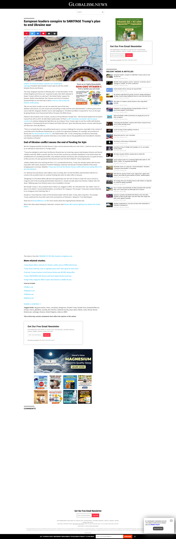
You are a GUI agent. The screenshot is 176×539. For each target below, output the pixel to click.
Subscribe (127, 536)
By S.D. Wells (123, 191)
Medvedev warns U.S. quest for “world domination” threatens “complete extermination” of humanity (131, 167)
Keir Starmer (52, 310)
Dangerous (62, 307)
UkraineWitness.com (40, 201)
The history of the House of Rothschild (125, 141)
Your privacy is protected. (33, 340)
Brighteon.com (29, 298)
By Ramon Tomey (124, 78)
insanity (44, 310)
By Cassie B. (122, 184)
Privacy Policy (88, 532)
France (31, 310)
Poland (80, 310)
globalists (38, 310)
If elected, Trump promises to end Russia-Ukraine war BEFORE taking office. (49, 272)
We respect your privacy (78, 523)
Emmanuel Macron (93, 307)
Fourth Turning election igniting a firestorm (126, 129)
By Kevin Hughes (123, 105)
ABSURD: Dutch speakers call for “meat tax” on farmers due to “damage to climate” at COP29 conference (132, 82)
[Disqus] (63, 434)
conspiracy (54, 307)
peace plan (73, 310)
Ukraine (42, 312)
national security (63, 310)
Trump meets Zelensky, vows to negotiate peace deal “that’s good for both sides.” (51, 269)
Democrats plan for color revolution (124, 135)
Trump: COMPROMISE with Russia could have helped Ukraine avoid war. (48, 276)
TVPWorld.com (29, 294)
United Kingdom (51, 312)
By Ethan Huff (123, 126)
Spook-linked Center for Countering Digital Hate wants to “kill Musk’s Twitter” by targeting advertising (132, 160)
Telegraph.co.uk (29, 291)
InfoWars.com (28, 287)
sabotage (36, 312)
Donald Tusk (81, 307)
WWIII (65, 312)
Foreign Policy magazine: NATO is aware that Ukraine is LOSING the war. (48, 280)
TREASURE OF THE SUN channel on (55, 256)
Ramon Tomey (38, 29)
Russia (90, 310)
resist (85, 310)
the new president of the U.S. (41, 133)
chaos (48, 307)
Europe (26, 310)
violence (60, 312)
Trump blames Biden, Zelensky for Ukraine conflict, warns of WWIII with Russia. (50, 265)
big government (40, 307)
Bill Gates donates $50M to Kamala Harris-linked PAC (129, 154)
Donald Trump (72, 307)
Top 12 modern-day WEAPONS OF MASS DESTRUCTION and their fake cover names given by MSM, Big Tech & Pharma (132, 188)
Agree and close (158, 528)
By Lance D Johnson (124, 98)
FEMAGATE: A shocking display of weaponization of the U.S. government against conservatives (131, 109)
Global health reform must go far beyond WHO (127, 89)
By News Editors (123, 91)
